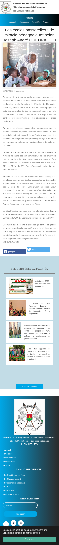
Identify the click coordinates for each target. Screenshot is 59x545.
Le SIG (7, 487)
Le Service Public (12, 494)
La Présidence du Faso (14, 475)
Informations (10, 457)
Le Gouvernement (12, 479)
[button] (14, 251)
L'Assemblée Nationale (14, 483)
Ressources (9, 461)
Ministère (8, 454)
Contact (7, 465)
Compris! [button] (29, 539)
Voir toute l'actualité (29, 387)
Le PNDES (9, 490)
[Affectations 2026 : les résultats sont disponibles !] (21, 285)
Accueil (7, 450)
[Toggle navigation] (54, 5)
